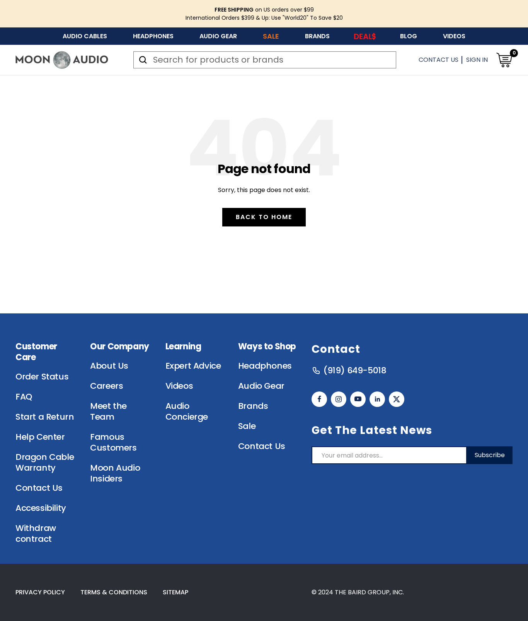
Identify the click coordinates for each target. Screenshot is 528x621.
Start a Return (44, 417)
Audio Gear (218, 36)
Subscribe (490, 455)
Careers (106, 386)
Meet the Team (108, 411)
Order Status (41, 376)
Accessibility (40, 508)
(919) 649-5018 (354, 370)
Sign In (477, 59)
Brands (317, 36)
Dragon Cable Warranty (44, 462)
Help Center (40, 437)
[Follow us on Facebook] (319, 399)
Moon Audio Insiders (115, 473)
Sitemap (175, 592)
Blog (408, 36)
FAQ (23, 396)
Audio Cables (85, 36)
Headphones (153, 36)
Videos (454, 36)
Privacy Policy (40, 592)
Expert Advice (193, 366)
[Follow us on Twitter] (396, 399)
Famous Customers (113, 442)
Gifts (365, 36)
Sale (271, 36)
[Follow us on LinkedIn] (377, 399)
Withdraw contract (35, 533)
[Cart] (504, 60)
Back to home (264, 217)
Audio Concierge (186, 411)
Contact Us (438, 59)
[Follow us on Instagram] (338, 399)
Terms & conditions (113, 592)
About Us (109, 366)
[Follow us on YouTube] (358, 399)
